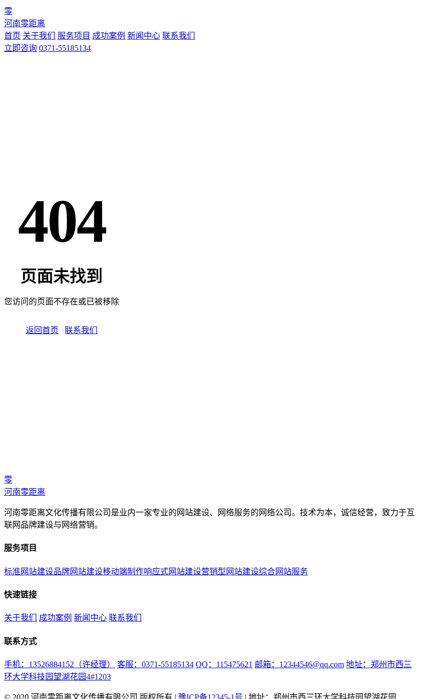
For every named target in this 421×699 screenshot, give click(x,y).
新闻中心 (143, 35)
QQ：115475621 (224, 664)
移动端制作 (123, 571)
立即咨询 (20, 48)
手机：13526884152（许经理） (59, 664)
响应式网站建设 (172, 571)
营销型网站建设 (230, 571)
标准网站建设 (28, 571)
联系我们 (178, 35)
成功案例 (108, 35)
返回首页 (42, 330)
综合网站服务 (283, 571)
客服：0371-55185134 (155, 664)
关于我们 (39, 35)
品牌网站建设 (78, 571)
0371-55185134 (65, 48)
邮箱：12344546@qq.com (299, 664)
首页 (12, 35)
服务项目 (74, 35)
